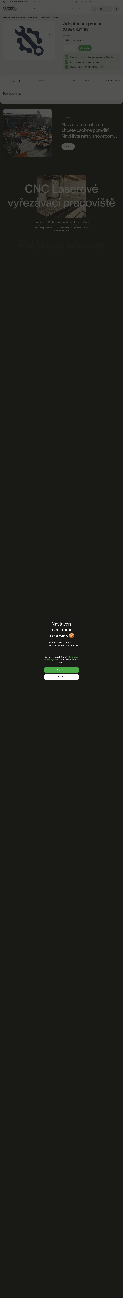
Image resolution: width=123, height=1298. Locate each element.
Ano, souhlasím (61, 670)
